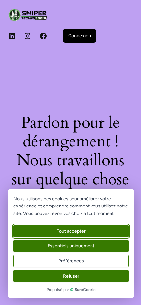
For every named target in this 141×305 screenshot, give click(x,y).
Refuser (71, 276)
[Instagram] (27, 36)
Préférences (71, 261)
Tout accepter (71, 231)
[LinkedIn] (12, 36)
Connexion (79, 35)
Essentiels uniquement (71, 246)
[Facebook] (43, 36)
